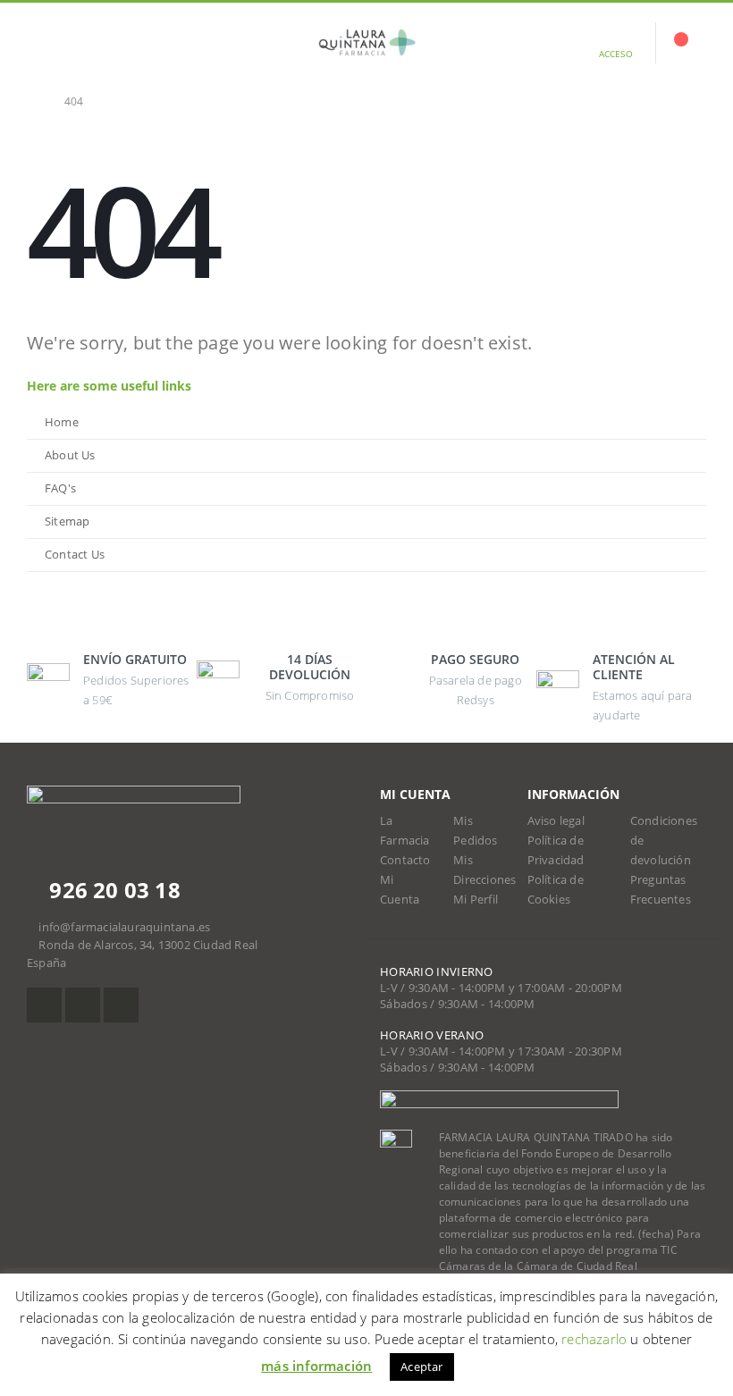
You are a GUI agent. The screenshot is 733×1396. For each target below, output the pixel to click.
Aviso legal (556, 820)
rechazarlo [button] (594, 1339)
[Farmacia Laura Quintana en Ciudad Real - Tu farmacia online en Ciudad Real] (366, 43)
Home (62, 422)
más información (316, 1366)
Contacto (405, 860)
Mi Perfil (475, 899)
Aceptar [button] (421, 1366)
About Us (70, 455)
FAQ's (60, 488)
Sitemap (67, 521)
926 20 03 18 (112, 889)
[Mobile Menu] (40, 43)
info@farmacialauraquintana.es (124, 927)
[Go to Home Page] (33, 102)
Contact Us (75, 554)
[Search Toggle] (84, 43)
